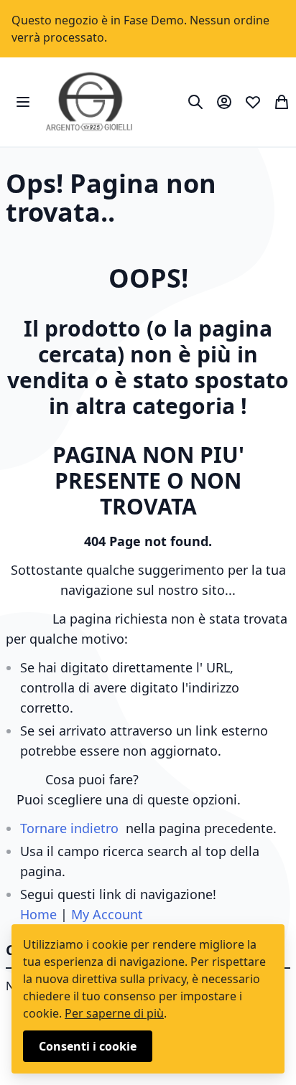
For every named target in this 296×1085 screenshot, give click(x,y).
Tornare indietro (69, 828)
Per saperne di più (114, 1013)
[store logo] (89, 102)
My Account (107, 914)
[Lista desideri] (253, 102)
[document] (148, 999)
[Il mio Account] (224, 102)
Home (38, 914)
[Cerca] (195, 102)
